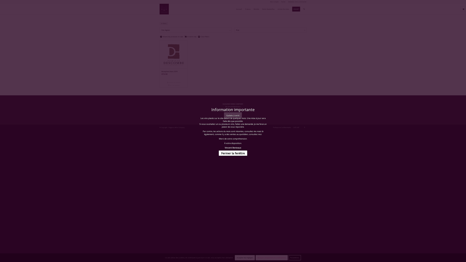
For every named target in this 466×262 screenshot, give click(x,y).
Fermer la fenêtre (233, 153)
